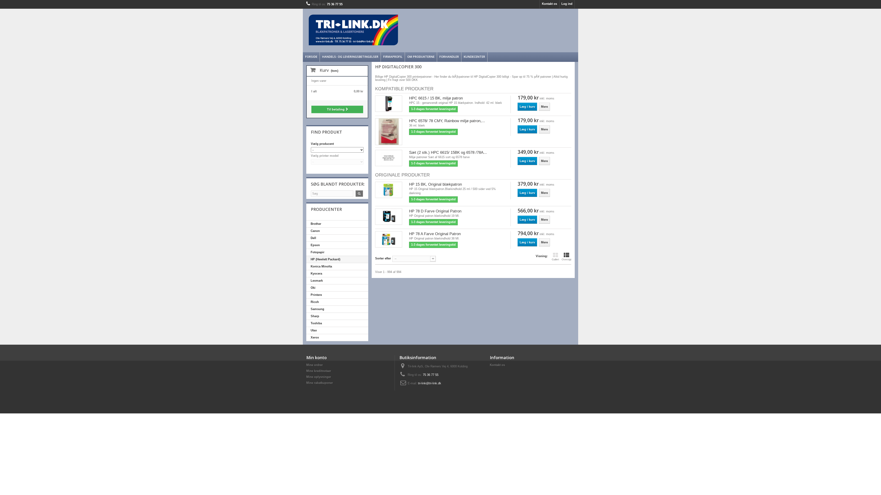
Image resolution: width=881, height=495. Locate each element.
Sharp (315, 316)
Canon (315, 231)
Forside (311, 57)
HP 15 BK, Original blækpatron (435, 184)
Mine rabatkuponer (319, 383)
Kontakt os (549, 4)
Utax (314, 330)
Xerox (315, 337)
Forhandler (449, 57)
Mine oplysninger (318, 377)
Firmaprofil (392, 57)
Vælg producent (322, 144)
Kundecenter (474, 57)
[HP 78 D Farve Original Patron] (388, 217)
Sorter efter (383, 258)
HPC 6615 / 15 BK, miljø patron (436, 98)
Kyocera (316, 273)
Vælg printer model (325, 155)
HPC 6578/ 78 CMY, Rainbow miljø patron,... (447, 121)
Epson (315, 245)
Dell (313, 238)
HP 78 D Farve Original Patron (435, 211)
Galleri (555, 259)
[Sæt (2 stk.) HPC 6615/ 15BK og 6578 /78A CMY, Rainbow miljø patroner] (388, 158)
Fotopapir (317, 252)
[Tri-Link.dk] (406, 30)
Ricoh (315, 302)
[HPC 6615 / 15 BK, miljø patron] (388, 104)
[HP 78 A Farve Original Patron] (388, 239)
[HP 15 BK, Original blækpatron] (388, 190)
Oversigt (566, 259)
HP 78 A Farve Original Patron (435, 234)
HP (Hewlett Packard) (325, 259)
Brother (316, 224)
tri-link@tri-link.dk (429, 383)
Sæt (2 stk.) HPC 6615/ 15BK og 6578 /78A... (448, 152)
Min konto (316, 357)
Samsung (317, 309)
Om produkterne (421, 57)
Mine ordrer (314, 365)
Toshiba (316, 323)
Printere (316, 295)
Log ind (566, 4)
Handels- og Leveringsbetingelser (350, 57)
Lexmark (317, 280)
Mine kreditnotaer (318, 371)
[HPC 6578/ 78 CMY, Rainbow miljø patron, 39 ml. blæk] (388, 131)
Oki (313, 287)
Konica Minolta (321, 266)
